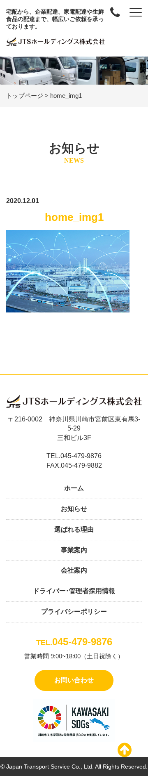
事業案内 (74, 550)
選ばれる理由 (74, 529)
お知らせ (74, 508)
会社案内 (74, 570)
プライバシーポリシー (74, 611)
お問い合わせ (74, 680)
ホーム (74, 488)
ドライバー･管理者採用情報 (74, 590)
